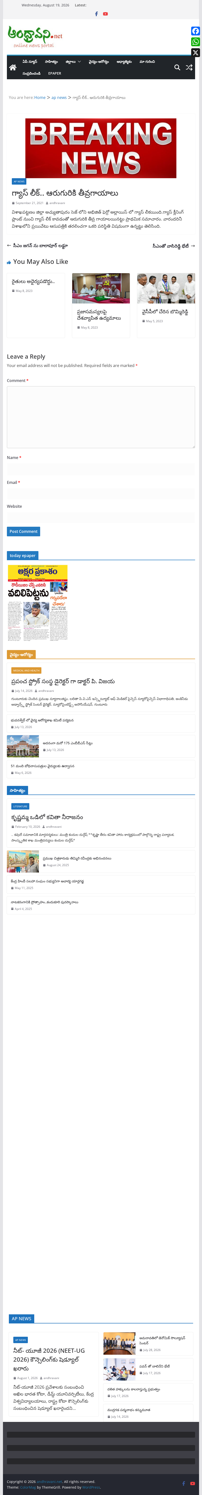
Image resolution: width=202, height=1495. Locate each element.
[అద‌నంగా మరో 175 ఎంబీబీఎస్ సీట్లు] (23, 746)
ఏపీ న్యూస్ (30, 61)
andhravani (57, 203)
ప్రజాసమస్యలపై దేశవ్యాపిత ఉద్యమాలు (99, 314)
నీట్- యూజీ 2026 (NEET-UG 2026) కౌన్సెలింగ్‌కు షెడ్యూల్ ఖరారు (49, 1359)
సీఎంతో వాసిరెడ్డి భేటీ (171, 246)
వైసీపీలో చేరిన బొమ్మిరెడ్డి (165, 311)
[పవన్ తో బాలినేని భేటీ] (119, 1369)
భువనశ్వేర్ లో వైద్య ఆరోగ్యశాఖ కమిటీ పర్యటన (42, 720)
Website (14, 506)
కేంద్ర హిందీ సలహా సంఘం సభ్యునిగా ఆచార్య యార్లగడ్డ (47, 881)
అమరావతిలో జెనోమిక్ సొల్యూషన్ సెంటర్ (162, 1340)
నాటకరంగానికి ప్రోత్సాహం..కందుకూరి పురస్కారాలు (44, 902)
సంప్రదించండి (31, 73)
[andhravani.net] (13, 67)
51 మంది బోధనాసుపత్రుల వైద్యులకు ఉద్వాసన (42, 765)
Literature (20, 806)
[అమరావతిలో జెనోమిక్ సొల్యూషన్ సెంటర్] (119, 1343)
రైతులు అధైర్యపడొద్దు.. (33, 281)
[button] (78, 61)
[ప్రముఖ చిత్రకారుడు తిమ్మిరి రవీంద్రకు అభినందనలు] (23, 861)
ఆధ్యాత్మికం (124, 61)
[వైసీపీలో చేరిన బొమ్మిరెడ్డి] (166, 277)
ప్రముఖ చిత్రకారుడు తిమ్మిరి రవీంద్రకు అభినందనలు (77, 858)
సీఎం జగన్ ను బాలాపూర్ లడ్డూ (40, 245)
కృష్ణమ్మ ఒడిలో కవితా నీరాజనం (47, 817)
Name (14, 457)
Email (13, 482)
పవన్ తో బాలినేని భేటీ (154, 1366)
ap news (19, 181)
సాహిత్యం (51, 61)
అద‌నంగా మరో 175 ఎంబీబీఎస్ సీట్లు (68, 743)
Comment (18, 380)
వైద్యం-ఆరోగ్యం (99, 61)
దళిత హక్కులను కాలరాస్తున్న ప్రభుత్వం (133, 1389)
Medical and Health (26, 670)
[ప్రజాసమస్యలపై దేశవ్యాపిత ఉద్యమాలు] (101, 277)
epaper (54, 73)
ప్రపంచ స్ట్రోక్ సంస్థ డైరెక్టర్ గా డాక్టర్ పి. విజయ (63, 681)
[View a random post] (189, 67)
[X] (195, 52)
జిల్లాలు (71, 61)
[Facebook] (195, 31)
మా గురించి (147, 61)
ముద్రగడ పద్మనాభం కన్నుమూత (128, 1409)
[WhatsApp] (195, 41)
